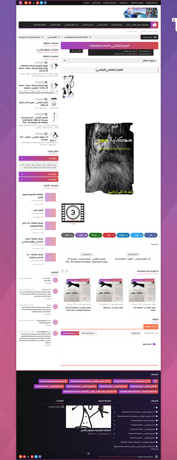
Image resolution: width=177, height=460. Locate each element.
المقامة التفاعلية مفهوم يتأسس (99, 37)
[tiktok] (33, 2)
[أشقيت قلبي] (50, 213)
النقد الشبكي (96, 2)
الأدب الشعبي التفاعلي (148, 31)
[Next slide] (62, 271)
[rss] (26, 2)
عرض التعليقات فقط (88, 333)
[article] (86, 258)
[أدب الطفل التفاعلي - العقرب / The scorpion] (54, 136)
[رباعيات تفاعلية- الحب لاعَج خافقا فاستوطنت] (50, 225)
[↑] (88, 453)
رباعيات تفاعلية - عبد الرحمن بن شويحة (35, 256)
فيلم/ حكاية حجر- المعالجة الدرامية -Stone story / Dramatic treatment (78, 309)
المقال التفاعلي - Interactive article (48, 386)
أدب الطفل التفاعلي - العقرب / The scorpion (34, 138)
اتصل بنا (86, 2)
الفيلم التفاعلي (55, 24)
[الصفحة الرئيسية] (154, 24)
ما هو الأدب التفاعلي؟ (109, 2)
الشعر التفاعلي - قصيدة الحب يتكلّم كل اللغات (33, 104)
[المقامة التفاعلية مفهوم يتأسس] (50, 197)
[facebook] (45, 2)
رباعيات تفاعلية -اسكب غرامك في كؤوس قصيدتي (32, 240)
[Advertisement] (62, 13)
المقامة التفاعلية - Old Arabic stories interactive (137, 391)
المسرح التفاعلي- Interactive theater (80, 386)
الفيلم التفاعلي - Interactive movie (124, 54)
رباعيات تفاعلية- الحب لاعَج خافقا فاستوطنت (48, 37)
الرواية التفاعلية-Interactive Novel (52, 381)
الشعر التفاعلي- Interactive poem (142, 386)
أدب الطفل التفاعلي (71, 24)
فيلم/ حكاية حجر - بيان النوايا (113, 307)
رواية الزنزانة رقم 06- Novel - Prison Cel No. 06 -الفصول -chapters (33, 87)
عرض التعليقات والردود (69, 333)
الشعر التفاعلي (102, 24)
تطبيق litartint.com (137, 2)
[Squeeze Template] (156, 456)
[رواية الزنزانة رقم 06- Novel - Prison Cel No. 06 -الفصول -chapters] (54, 85)
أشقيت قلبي (75, 37)
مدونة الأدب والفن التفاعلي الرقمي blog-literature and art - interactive (89, 391)
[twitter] (41, 2)
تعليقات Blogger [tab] (151, 326)
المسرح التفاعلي (87, 24)
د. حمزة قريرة (124, 2)
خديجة (49, 305)
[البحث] (20, 3)
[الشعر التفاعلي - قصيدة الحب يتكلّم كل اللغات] (54, 102)
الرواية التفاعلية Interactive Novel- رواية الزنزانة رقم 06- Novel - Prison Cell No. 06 (33, 68)
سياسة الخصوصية (151, 2)
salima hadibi (47, 278)
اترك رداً (47, 283)
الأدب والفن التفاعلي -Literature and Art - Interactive (116, 456)
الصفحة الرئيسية (145, 54)
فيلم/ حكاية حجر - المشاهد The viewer (144, 309)
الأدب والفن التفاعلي (103, 434)
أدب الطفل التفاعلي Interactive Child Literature (131, 381)
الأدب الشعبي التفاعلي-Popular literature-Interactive (89, 381)
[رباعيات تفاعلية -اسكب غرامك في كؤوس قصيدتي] (50, 241)
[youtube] (37, 2)
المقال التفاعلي (131, 31)
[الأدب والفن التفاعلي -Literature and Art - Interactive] (140, 13)
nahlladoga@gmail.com (43, 320)
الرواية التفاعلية (116, 24)
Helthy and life (46, 289)
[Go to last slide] (67, 271)
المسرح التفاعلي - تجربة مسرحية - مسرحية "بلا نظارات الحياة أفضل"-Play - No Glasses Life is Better (34, 120)
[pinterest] (30, 2)
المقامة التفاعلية (40, 24)
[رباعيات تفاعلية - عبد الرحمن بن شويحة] (50, 257)
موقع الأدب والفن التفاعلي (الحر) (137, 24)
